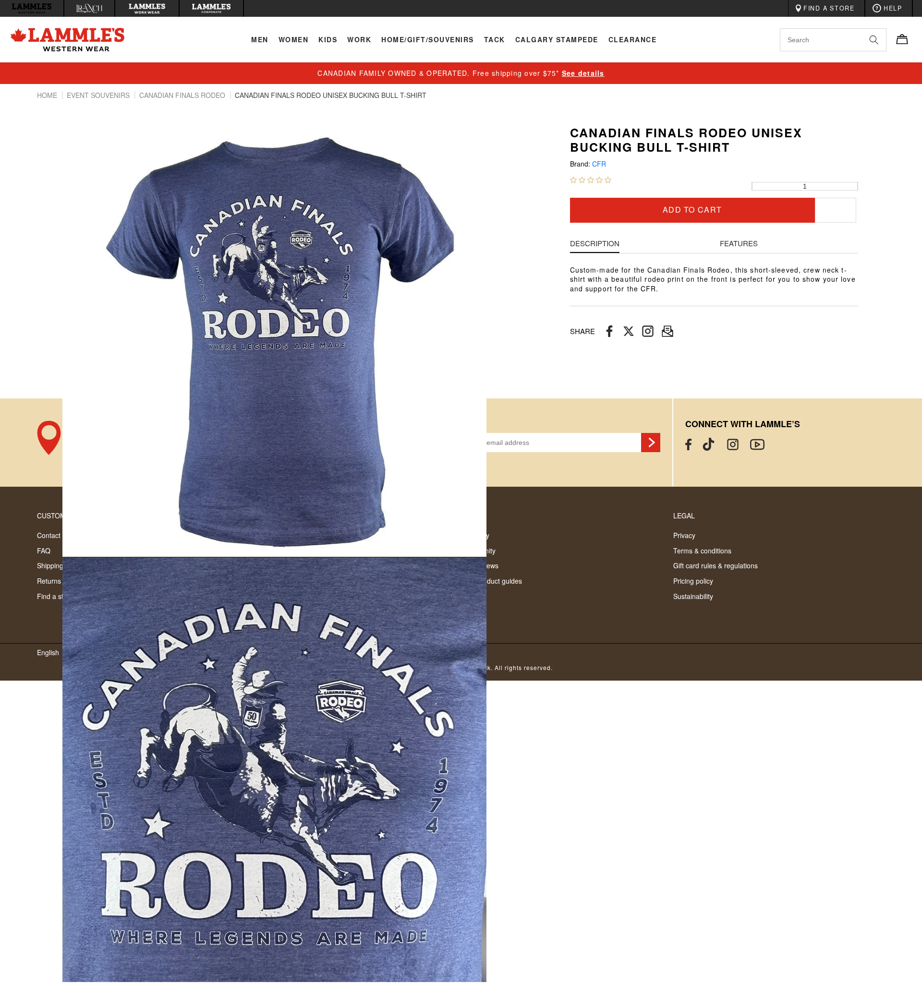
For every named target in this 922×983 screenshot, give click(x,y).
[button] (590, 179)
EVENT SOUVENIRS (99, 95)
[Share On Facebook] (609, 331)
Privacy (684, 535)
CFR (599, 164)
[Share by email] (648, 331)
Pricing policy (693, 581)
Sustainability (693, 596)
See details (583, 73)
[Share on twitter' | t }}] (628, 331)
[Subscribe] (650, 442)
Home (48, 95)
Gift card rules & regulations (715, 565)
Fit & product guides (491, 581)
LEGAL (684, 515)
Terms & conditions (702, 550)
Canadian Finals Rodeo (183, 95)
